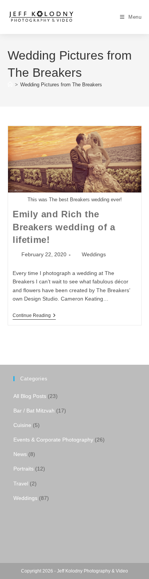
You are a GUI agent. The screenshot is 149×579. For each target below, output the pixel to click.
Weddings (94, 254)
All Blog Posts (29, 396)
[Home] (10, 84)
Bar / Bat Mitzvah (34, 411)
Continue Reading (34, 316)
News (20, 454)
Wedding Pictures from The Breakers (61, 84)
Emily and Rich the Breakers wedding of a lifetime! (64, 227)
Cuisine (22, 425)
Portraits (23, 469)
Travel (20, 483)
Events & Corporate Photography (53, 440)
